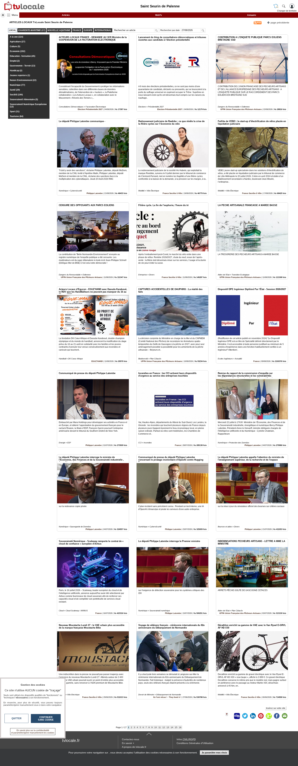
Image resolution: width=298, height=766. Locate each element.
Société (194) (16, 94)
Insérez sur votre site (275, 708)
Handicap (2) (16, 70)
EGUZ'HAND (97, 361)
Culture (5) (15, 46)
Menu (15, 15)
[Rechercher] (283, 6)
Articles (66, 15)
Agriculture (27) (17, 41)
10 (155, 727)
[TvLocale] (23, 6)
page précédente (280, 22)
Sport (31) (14, 111)
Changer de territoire (287, 11)
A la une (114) (16, 37)
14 (172, 727)
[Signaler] (229, 715)
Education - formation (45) (22, 56)
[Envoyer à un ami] (284, 715)
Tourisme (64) (16, 116)
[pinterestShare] (260, 715)
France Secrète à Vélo (172, 193)
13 (168, 727)
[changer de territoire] (276, 6)
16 (180, 727)
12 (163, 727)
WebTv (158, 15)
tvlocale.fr (71, 740)
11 (159, 727)
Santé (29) (15, 90)
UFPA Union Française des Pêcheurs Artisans (241, 109)
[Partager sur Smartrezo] (237, 715)
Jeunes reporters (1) (20, 75)
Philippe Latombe (95, 193)
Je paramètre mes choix (214, 752)
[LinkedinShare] (252, 715)
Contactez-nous (130, 739)
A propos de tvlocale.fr (134, 747)
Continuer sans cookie (46, 718)
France (256, 361)
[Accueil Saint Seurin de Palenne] (3, 15)
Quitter (16, 718)
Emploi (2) (15, 61)
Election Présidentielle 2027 (90, 109)
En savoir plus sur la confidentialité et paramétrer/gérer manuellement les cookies (32, 731)
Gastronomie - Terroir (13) (22, 66)
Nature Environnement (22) (23, 80)
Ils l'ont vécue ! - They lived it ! (167, 697)
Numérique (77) (17, 85)
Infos (186, 739)
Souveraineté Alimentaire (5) (24, 99)
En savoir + (128, 743)
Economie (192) (17, 51)
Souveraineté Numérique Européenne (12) (28, 105)
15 (176, 727)
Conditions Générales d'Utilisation (195, 743)
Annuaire (251, 15)
